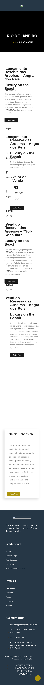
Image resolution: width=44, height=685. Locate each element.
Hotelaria (9, 601)
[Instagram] (12, 680)
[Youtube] (18, 680)
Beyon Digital (27, 659)
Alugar (8, 597)
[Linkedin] (32, 680)
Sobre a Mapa (11, 556)
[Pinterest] (25, 680)
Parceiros (10, 564)
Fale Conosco (11, 560)
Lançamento (11, 588)
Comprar (9, 593)
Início (13, 42)
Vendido (9, 605)
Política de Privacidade (15, 568)
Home (8, 551)
